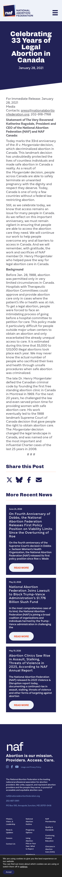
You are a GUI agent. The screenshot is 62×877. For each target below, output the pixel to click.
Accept (8, 872)
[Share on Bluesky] (19, 479)
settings (23, 866)
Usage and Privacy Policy (31, 767)
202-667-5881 (12, 800)
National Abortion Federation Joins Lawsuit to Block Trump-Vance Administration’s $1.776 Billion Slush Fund (29, 594)
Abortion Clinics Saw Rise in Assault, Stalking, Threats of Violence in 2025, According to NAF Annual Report (29, 663)
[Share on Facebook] (29, 479)
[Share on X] (9, 479)
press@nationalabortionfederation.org (30, 112)
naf (14, 745)
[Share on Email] (38, 479)
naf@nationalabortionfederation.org (23, 795)
